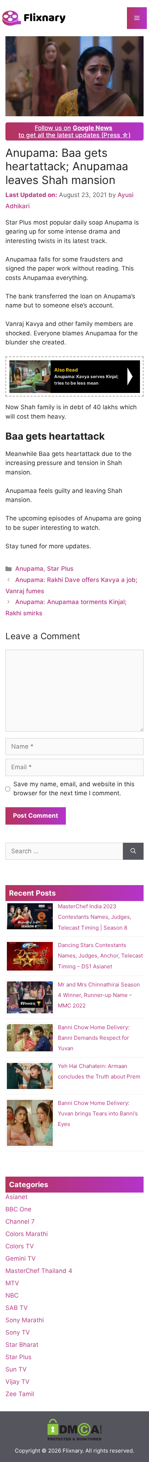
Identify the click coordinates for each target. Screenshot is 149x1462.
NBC (11, 1295)
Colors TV (19, 1246)
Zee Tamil (19, 1394)
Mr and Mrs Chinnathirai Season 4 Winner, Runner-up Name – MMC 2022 (99, 995)
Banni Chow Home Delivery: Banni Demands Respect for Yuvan (93, 1038)
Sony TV (17, 1332)
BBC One (18, 1209)
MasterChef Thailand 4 (38, 1270)
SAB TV (16, 1307)
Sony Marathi (24, 1320)
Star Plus (60, 568)
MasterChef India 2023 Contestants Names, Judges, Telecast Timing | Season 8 (94, 917)
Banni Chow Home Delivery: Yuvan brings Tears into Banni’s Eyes (98, 1113)
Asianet (16, 1197)
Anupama (29, 568)
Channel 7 (20, 1221)
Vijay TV (17, 1381)
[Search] (133, 851)
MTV (12, 1283)
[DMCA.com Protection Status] (74, 1438)
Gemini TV (20, 1258)
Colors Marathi (26, 1233)
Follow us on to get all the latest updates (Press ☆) (74, 131)
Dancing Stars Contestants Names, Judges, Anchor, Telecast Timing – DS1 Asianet (100, 955)
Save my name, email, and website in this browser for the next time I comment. (74, 788)
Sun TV (16, 1369)
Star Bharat (21, 1344)
